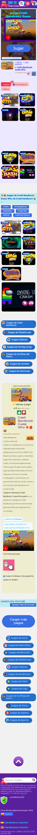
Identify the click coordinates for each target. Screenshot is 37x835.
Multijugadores (20, 207)
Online (6, 207)
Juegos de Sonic (19, 638)
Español (8, 814)
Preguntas (22, 211)
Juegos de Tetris (19, 705)
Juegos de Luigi (19, 688)
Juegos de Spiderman (19, 674)
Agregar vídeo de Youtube (23, 605)
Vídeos (6, 89)
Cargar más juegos (18, 621)
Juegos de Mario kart (19, 652)
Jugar (18, 48)
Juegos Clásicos (19, 339)
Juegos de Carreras (19, 364)
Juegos (6, 84)
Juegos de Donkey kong (19, 347)
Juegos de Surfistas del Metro (17, 355)
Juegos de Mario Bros (19, 645)
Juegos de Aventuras (19, 371)
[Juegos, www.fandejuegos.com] (14, 4)
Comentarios (20, 84)
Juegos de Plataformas (19, 332)
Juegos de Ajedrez (19, 713)
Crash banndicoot (22, 215)
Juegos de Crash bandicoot (14, 323)
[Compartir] (34, 74)
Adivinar (6, 215)
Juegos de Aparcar (19, 720)
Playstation (7, 211)
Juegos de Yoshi (19, 681)
